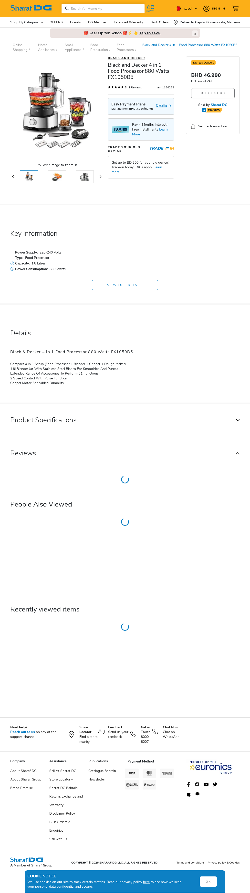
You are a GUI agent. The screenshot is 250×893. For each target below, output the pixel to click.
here (146, 882)
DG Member (97, 22)
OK (208, 882)
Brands (75, 22)
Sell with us (58, 839)
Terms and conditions (191, 863)
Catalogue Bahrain (102, 771)
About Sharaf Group (25, 779)
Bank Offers (159, 22)
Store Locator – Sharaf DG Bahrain (63, 783)
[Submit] (66, 8)
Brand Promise (21, 788)
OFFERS (56, 22)
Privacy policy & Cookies (224, 863)
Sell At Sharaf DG (62, 771)
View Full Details (125, 285)
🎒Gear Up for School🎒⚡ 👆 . (122, 33)
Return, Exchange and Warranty (66, 800)
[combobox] (103, 8)
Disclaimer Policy (62, 813)
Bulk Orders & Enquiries (60, 826)
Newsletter (96, 779)
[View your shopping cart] (236, 8)
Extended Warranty (128, 22)
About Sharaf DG (23, 771)
